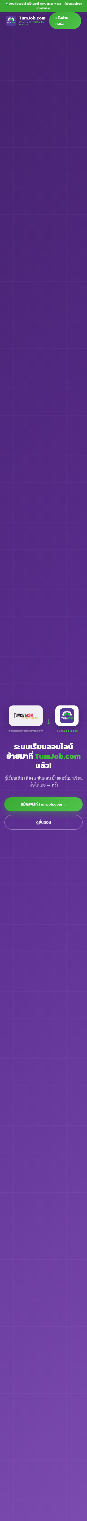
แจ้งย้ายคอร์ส (61, 20)
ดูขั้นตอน (43, 822)
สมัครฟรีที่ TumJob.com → (44, 804)
